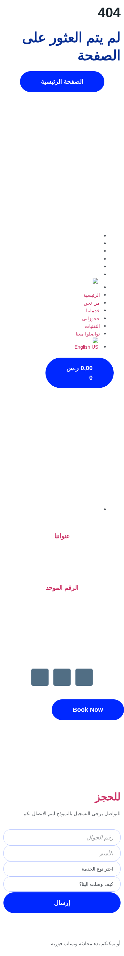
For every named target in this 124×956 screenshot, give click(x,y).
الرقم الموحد (62, 587)
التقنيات (92, 266)
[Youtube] (84, 677)
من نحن (92, 243)
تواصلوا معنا (88, 274)
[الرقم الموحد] (62, 570)
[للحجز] (112, 775)
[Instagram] (62, 677)
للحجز (108, 796)
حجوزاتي (91, 259)
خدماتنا (93, 251)
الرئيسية (91, 236)
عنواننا (62, 536)
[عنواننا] (62, 519)
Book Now (88, 709)
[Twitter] (40, 677)
